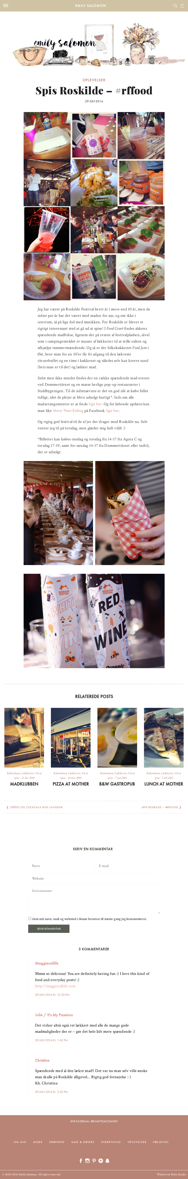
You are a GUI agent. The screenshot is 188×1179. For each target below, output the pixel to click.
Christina (42, 1060)
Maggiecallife (46, 963)
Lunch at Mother (163, 783)
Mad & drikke (82, 1142)
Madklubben (24, 783)
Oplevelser (94, 79)
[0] (182, 5)
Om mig (20, 1142)
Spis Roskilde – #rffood (160, 807)
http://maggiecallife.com (55, 986)
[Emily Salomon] (94, 39)
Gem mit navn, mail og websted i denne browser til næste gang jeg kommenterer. (89, 919)
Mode (38, 1142)
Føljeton (161, 1142)
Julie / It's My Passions (54, 1014)
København (13, 773)
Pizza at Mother (71, 783)
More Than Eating (68, 410)
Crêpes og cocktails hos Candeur (36, 807)
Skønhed (57, 1142)
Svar (155, 959)
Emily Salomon (90, 5)
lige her (95, 403)
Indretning (111, 1142)
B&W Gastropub (117, 783)
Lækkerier (28, 773)
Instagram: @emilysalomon (94, 1121)
